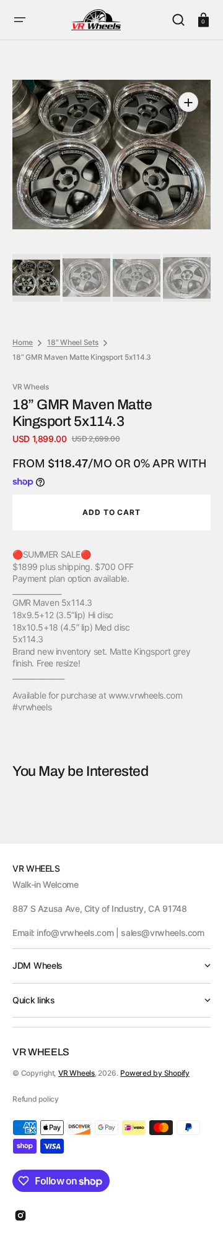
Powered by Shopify (155, 1073)
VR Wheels (76, 1073)
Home (22, 342)
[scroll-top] (197, 1216)
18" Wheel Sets (72, 342)
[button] (19, 19)
